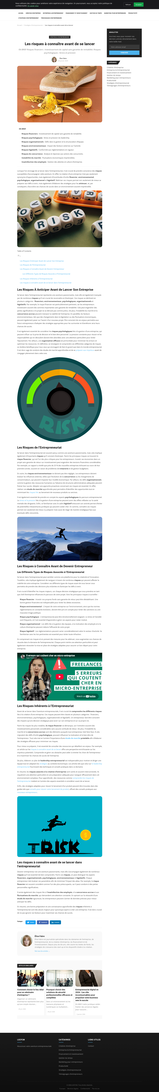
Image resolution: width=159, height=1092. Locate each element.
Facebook (44, 922)
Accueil (20, 13)
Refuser (128, 4)
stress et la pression (27, 500)
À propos (62, 1089)
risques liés (33, 492)
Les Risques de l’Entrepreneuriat (33, 265)
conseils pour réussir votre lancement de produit (49, 789)
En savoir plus (33, 6)
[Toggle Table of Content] (19, 256)
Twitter (32, 922)
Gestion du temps (96, 13)
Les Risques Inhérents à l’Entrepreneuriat (36, 279)
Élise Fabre (40, 936)
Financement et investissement (76, 13)
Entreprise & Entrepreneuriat (53, 13)
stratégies (43, 763)
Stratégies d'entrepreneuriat (28, 18)
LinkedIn (56, 922)
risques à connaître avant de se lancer (46, 749)
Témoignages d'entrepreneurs (51, 18)
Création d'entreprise (33, 13)
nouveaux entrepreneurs (27, 792)
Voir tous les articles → (42, 951)
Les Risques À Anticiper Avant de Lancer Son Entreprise (42, 261)
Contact (91, 1046)
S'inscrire (124, 53)
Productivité (132, 13)
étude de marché (72, 738)
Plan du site (96, 1089)
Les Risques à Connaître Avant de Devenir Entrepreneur (42, 269)
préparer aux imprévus (85, 350)
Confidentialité (85, 1089)
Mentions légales (72, 1089)
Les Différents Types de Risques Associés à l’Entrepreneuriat (46, 274)
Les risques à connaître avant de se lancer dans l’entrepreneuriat (45, 282)
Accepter (139, 4)
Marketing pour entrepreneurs (115, 13)
